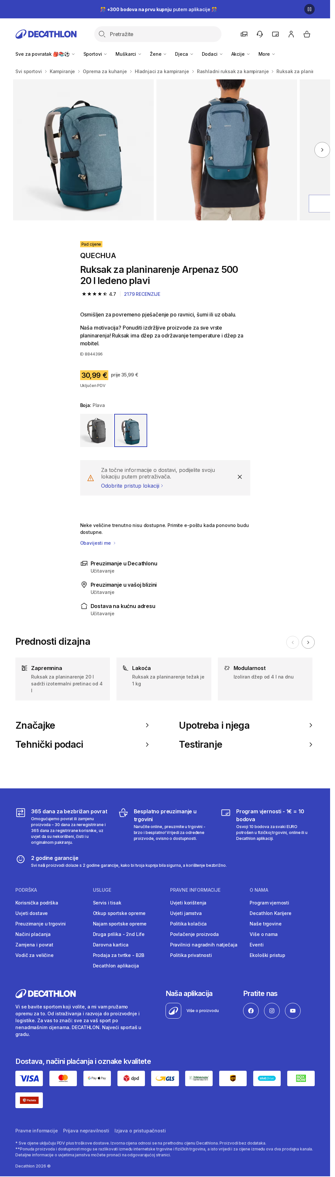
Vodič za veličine (34, 955)
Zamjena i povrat (34, 944)
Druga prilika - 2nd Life (119, 934)
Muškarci (126, 54)
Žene (156, 54)
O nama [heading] (259, 890)
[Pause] (309, 9)
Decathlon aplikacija (116, 965)
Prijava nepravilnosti (86, 1130)
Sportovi (93, 54)
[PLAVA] (130, 430)
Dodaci (210, 54)
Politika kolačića (188, 923)
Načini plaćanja (33, 934)
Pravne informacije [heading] (195, 890)
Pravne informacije (36, 1130)
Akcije (238, 54)
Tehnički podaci (49, 744)
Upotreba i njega (214, 725)
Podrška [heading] (26, 890)
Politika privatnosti (191, 955)
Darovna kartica (111, 944)
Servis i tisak (107, 902)
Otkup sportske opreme (119, 913)
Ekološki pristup (267, 955)
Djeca (182, 54)
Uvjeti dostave (31, 913)
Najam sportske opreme (120, 923)
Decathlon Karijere (270, 913)
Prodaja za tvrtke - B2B (119, 955)
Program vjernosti (269, 902)
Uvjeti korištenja (188, 902)
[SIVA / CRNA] (96, 430)
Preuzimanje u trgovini (40, 923)
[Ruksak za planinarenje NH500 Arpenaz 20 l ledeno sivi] (83, 149)
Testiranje (200, 744)
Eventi (256, 944)
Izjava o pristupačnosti (140, 1130)
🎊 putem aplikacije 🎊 (158, 9)
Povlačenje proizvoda (194, 934)
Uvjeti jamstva (186, 913)
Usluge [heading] (102, 890)
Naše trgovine (265, 923)
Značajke (35, 725)
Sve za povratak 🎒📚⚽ (43, 54)
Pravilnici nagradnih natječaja (204, 944)
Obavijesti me (96, 543)
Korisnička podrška (36, 902)
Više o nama (263, 934)
